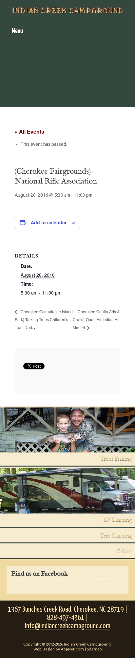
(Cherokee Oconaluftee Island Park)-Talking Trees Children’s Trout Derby (44, 319)
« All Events (29, 131)
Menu (17, 31)
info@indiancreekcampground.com (67, 626)
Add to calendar (49, 222)
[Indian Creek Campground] (67, 10)
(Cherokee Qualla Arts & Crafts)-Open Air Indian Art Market (96, 319)
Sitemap (94, 649)
